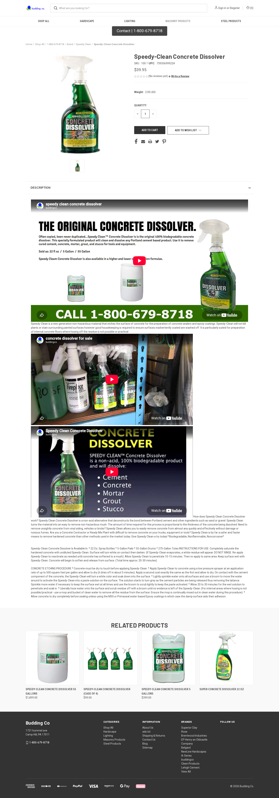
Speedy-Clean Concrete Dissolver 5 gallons (166, 691)
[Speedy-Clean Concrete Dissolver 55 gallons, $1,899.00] (52, 658)
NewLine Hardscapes (193, 751)
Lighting (129, 21)
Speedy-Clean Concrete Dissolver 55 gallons (51, 691)
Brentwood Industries (194, 735)
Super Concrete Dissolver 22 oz (221, 689)
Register (235, 8)
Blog (145, 743)
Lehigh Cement (190, 767)
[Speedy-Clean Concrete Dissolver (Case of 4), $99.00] (110, 658)
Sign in (222, 8)
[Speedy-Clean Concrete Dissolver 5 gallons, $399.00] (168, 658)
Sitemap (147, 747)
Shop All (43, 21)
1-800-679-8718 (39, 742)
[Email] (143, 141)
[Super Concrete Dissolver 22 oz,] (226, 658)
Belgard (186, 747)
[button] (178, 76)
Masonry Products (178, 21)
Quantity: (140, 105)
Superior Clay (189, 727)
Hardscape (87, 21)
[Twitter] (157, 141)
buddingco (187, 759)
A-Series (186, 755)
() (251, 8)
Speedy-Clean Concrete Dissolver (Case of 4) (107, 691)
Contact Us (148, 739)
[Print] (150, 141)
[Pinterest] (164, 141)
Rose (184, 731)
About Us (147, 727)
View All (186, 771)
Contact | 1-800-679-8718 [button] (139, 31)
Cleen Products (190, 763)
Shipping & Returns (153, 735)
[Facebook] (136, 141)
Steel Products (231, 21)
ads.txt (146, 731)
